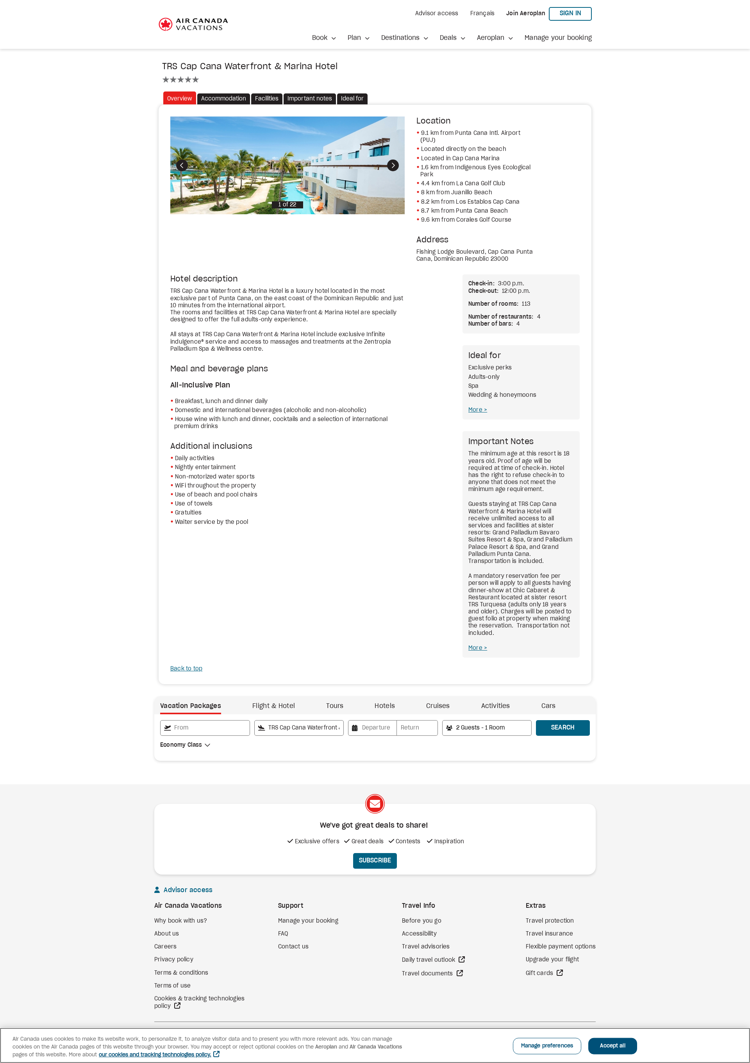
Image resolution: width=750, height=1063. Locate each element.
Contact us (293, 947)
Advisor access (437, 13)
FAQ (283, 934)
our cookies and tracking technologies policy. (155, 1055)
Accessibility (419, 934)
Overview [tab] (179, 99)
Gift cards (540, 973)
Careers (165, 947)
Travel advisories (426, 947)
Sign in (576, 13)
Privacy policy (173, 960)
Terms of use (172, 986)
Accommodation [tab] (223, 99)
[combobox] (205, 728)
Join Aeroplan (525, 13)
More (476, 410)
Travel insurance (549, 934)
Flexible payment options (561, 947)
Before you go (421, 921)
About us (166, 934)
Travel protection (550, 921)
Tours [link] (334, 706)
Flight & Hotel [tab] (273, 706)
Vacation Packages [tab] (190, 706)
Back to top (186, 669)
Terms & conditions (181, 973)
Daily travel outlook (429, 960)
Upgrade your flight (552, 960)
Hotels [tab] (385, 706)
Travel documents (428, 974)
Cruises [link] (438, 706)
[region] (375, 1045)
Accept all (612, 1046)
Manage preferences (547, 1046)
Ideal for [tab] (352, 99)
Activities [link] (495, 706)
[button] (324, 38)
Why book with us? (180, 921)
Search (563, 727)
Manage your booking (558, 38)
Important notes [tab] (310, 99)
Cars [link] (548, 706)
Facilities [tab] (267, 99)
